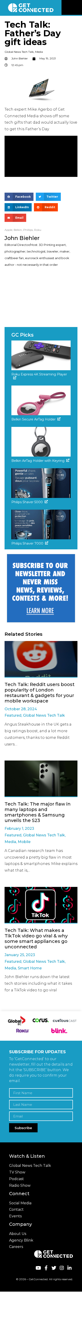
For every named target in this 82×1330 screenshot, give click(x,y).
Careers (16, 1247)
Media (39, 51)
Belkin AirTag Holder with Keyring (37, 461)
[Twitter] (54, 1268)
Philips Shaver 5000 (27, 502)
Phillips (28, 229)
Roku (37, 229)
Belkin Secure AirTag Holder (33, 419)
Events (15, 1216)
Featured (13, 715)
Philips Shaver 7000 (27, 543)
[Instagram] (61, 1268)
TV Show (17, 1172)
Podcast (16, 1179)
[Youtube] (38, 1268)
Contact (16, 1209)
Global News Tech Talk (19, 51)
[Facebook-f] (46, 1268)
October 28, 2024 (21, 709)
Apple (8, 229)
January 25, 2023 (20, 955)
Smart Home (30, 968)
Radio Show (20, 1185)
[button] (78, 7)
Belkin (18, 229)
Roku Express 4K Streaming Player (39, 374)
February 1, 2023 (19, 828)
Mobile (24, 842)
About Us (17, 1234)
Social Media (20, 1203)
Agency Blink (21, 1240)
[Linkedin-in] (69, 1268)
